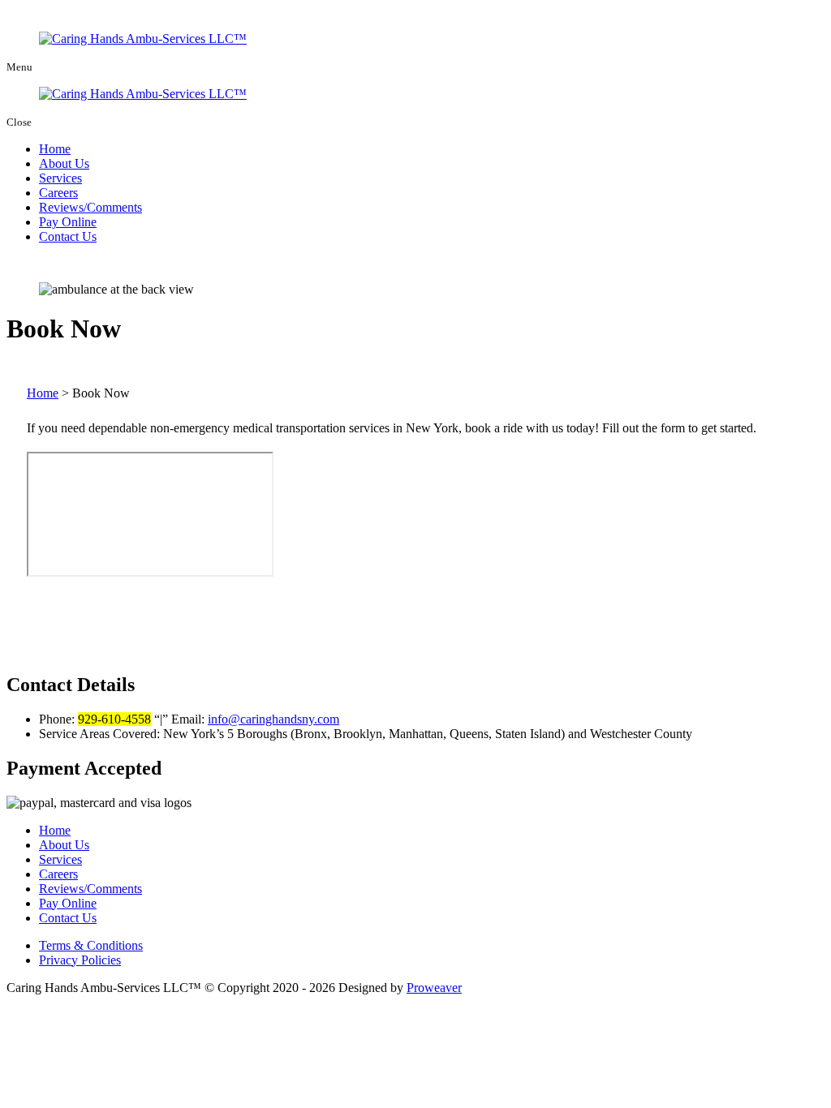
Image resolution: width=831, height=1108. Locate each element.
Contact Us (68, 236)
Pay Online (68, 222)
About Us (64, 163)
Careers (58, 193)
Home (55, 149)
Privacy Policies (80, 960)
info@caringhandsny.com (273, 719)
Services (60, 178)
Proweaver (434, 987)
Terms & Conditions (91, 945)
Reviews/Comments (90, 207)
